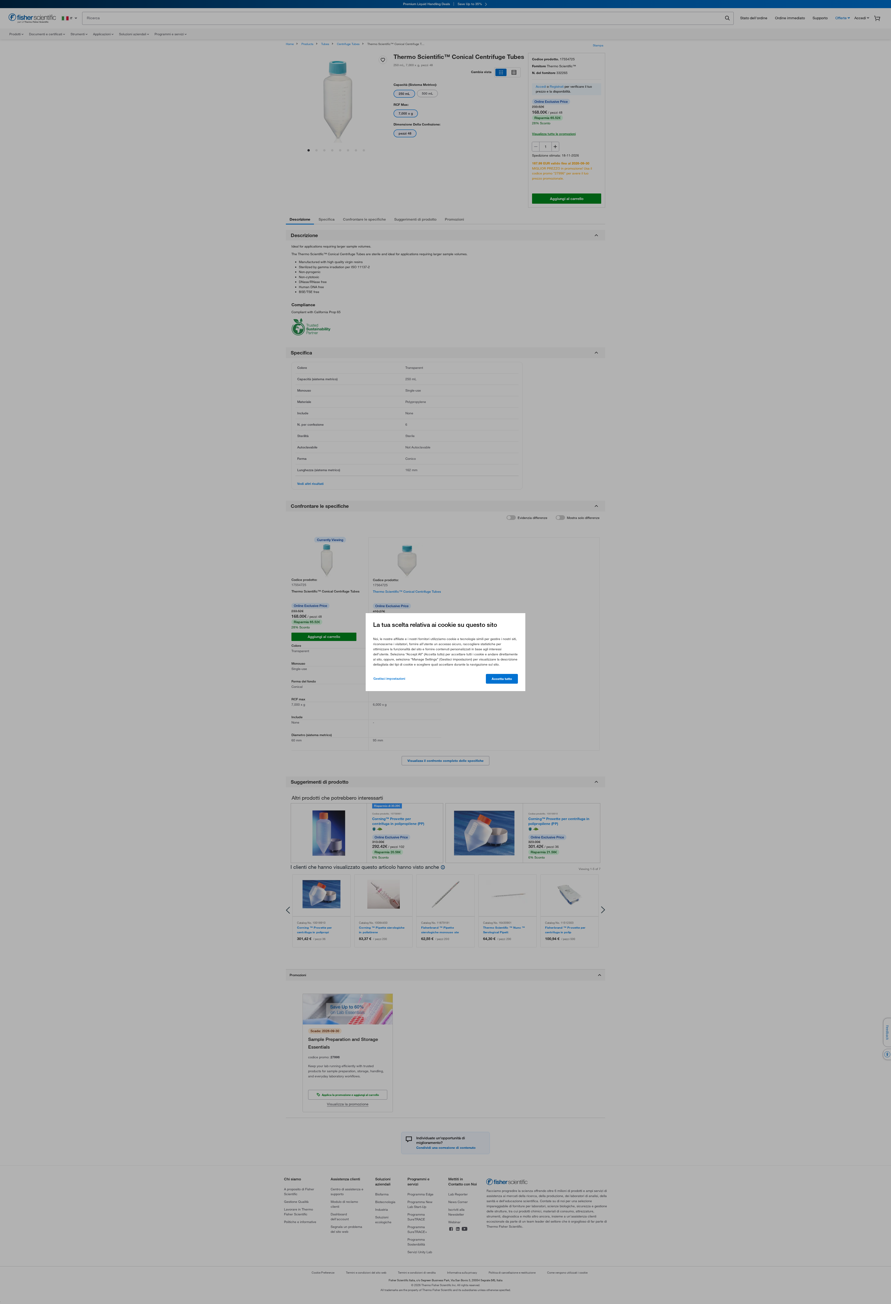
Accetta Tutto (502, 679)
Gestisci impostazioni (389, 678)
